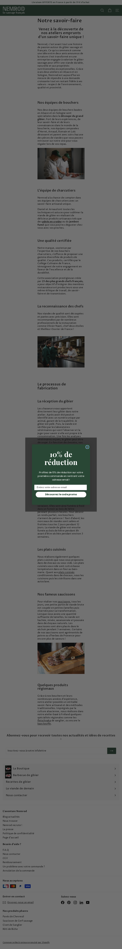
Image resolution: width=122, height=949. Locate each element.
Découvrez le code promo (61, 494)
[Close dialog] (87, 446)
